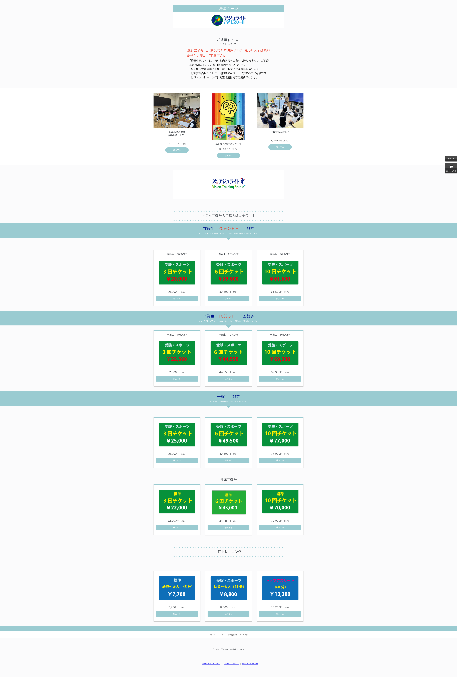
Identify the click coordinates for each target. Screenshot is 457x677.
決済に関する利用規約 (250, 663)
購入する (177, 150)
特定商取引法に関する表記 (211, 663)
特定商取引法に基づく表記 (238, 635)
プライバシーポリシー (217, 635)
